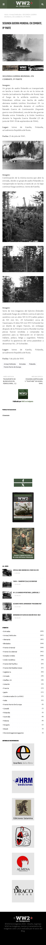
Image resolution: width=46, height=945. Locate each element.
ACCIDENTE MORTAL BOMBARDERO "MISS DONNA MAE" (27, 604)
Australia (23, 717)
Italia (23, 700)
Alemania (23, 639)
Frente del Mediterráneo (23, 668)
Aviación (23, 684)
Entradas (22, 364)
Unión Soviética (23, 660)
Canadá (23, 709)
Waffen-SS (23, 680)
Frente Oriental (23, 648)
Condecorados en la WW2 (23, 696)
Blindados (23, 644)
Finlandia (32, 364)
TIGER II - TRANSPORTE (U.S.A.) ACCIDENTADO (25, 581)
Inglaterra (23, 672)
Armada (23, 676)
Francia (23, 688)
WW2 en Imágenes (27, 401)
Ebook (23, 729)
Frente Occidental (23, 652)
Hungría (23, 725)
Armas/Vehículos (15, 15)
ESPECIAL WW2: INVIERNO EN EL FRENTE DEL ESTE (26, 570)
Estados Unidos (23, 656)
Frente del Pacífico (23, 664)
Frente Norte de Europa (12, 367)
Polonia (23, 721)
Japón (23, 692)
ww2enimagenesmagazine (23, 733)
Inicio (6, 15)
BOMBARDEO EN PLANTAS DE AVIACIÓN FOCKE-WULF (27, 615)
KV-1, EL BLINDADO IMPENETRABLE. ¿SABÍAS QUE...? (26, 592)
